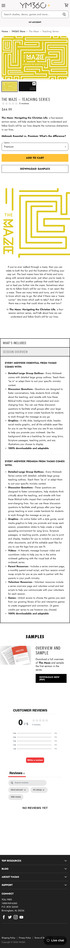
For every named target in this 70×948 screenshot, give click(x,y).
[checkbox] (15, 797)
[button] (35, 733)
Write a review (35, 760)
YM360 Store (18, 31)
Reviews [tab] (17, 773)
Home (5, 31)
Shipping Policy (8, 937)
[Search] (64, 14)
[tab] (35, 343)
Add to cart (35, 158)
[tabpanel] (35, 811)
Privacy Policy (25, 937)
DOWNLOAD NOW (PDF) (49, 678)
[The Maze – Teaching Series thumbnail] (9, 86)
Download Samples (35, 169)
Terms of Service (42, 937)
